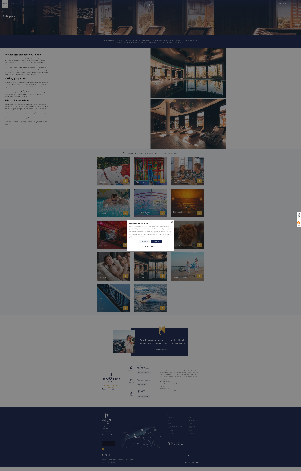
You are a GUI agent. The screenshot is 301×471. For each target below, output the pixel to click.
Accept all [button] (156, 242)
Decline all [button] (145, 242)
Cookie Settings (165, 236)
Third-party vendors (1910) (140, 231)
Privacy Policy (132, 237)
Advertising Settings (137, 236)
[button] (150, 246)
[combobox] (172, 222)
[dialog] (150, 235)
